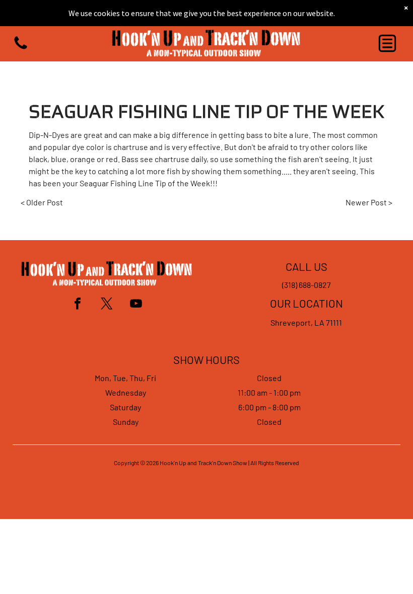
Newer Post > (369, 202)
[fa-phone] (21, 48)
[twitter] (107, 304)
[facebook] (77, 304)
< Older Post (42, 202)
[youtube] (136, 304)
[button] (387, 43)
